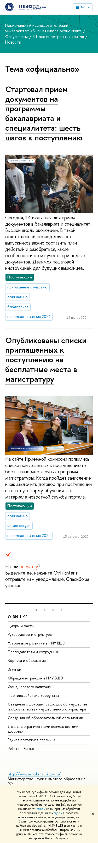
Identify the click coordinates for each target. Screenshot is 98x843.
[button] (36, 610)
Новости (13, 42)
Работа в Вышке (21, 748)
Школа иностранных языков (59, 36)
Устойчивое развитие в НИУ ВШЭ (36, 643)
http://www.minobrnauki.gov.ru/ (34, 773)
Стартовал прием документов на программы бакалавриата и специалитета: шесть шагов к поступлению (43, 113)
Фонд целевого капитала (29, 686)
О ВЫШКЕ (18, 616)
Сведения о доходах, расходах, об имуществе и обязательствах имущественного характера (47, 706)
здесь (41, 809)
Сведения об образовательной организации (45, 717)
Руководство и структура (30, 634)
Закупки (14, 669)
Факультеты (17, 36)
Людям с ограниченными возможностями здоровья (43, 729)
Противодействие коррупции (33, 695)
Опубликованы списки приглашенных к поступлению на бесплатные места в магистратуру (46, 359)
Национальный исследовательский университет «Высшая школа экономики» (44, 28)
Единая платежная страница (31, 739)
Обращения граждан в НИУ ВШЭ (35, 678)
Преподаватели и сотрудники (33, 651)
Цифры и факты (21, 625)
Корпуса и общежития (27, 660)
